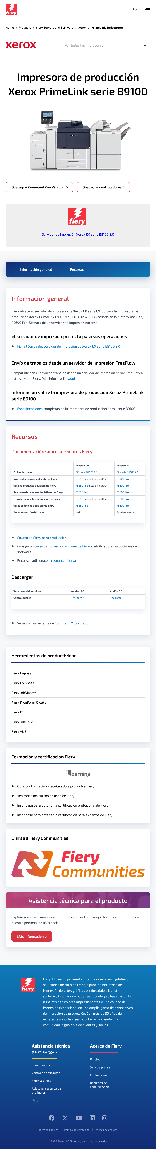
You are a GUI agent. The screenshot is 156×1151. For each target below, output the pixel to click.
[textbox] (105, 45)
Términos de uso (48, 1129)
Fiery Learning (41, 1080)
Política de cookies (106, 1129)
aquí (71, 378)
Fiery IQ (17, 712)
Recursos (77, 269)
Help (35, 1100)
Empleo (95, 1059)
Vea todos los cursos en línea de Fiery (46, 796)
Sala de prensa (100, 1067)
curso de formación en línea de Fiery (62, 546)
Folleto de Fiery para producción (42, 537)
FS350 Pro (82, 478)
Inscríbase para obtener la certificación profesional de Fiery (62, 805)
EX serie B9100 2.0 (127, 472)
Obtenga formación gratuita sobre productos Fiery (55, 786)
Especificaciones (30, 409)
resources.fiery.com (66, 560)
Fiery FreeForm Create (28, 702)
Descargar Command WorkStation (38, 187)
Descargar (77, 597)
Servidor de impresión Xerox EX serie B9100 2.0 (78, 234)
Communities (41, 1065)
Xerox (82, 27)
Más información (30, 936)
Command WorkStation (72, 623)
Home (10, 27)
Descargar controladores (102, 187)
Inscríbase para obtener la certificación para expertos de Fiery (65, 815)
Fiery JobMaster (23, 692)
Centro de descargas (46, 1072)
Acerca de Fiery (106, 1045)
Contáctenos (98, 1075)
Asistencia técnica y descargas (51, 1048)
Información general (36, 269)
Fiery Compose (22, 683)
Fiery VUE (18, 731)
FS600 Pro (122, 478)
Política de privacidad (77, 1129)
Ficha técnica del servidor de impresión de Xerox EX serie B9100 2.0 (68, 346)
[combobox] (105, 45)
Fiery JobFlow (22, 722)
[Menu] (147, 9)
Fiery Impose (21, 673)
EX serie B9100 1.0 (86, 472)
